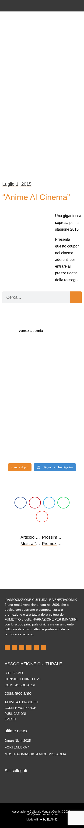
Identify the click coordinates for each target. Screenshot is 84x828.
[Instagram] (38, 6)
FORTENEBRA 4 (17, 747)
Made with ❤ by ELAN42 (42, 819)
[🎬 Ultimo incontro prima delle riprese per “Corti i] (62, 400)
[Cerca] (76, 297)
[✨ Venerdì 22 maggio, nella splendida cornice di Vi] (21, 352)
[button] (42, 35)
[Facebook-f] (30, 6)
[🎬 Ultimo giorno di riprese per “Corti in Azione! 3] (21, 376)
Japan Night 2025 (18, 740)
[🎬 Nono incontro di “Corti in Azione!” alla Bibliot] (21, 448)
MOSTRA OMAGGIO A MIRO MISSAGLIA (35, 754)
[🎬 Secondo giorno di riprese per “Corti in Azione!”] (62, 376)
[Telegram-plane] (29, 647)
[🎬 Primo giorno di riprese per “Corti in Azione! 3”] (21, 400)
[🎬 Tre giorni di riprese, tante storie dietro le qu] (62, 352)
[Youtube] (46, 6)
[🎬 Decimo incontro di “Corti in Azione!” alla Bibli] (62, 424)
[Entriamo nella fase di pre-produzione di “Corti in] (21, 424)
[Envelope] (53, 6)
